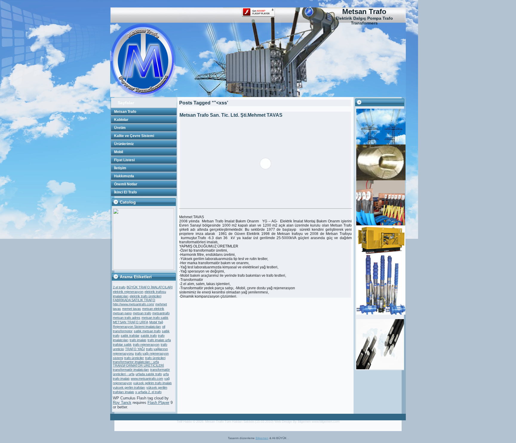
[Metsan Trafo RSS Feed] (117, 424)
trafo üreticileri (155, 358)
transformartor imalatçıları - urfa (136, 362)
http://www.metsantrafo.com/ (133, 304)
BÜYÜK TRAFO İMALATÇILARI (150, 287)
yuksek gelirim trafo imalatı (152, 383)
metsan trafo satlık (155, 317)
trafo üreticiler (134, 358)
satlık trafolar (130, 335)
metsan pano (122, 313)
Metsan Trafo (364, 11)
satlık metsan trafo (147, 331)
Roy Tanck (122, 402)
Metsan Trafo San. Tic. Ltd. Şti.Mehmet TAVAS (230, 115)
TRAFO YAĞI (135, 349)
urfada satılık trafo (149, 374)
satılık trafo (149, 335)
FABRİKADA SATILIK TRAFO (134, 300)
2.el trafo (119, 287)
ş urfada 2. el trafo (148, 392)
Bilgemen (262, 438)
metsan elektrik (153, 308)
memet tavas (131, 308)
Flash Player (158, 402)
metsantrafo (161, 313)
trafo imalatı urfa (159, 340)
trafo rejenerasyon (146, 344)
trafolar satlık (122, 344)
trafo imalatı (138, 340)
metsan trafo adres (126, 317)
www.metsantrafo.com (147, 378)
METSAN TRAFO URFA (130, 322)
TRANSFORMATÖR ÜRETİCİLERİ (138, 365)
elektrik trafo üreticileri (145, 296)
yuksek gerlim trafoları (129, 387)
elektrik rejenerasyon (128, 291)
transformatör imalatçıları (131, 369)
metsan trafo (142, 313)
